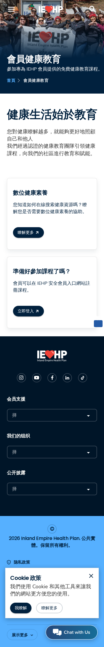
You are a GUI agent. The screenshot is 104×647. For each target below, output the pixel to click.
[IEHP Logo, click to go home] (51, 9)
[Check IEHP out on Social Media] (21, 377)
